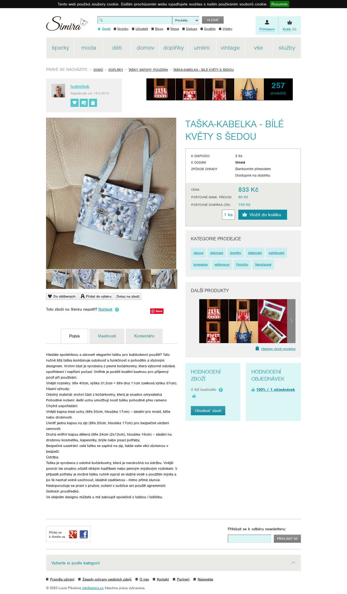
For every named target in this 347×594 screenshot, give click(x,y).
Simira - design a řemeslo (67, 25)
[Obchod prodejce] (93, 103)
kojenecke (201, 264)
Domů (98, 70)
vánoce (198, 253)
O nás (144, 579)
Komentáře (144, 336)
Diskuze (191, 29)
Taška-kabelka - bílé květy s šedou (203, 70)
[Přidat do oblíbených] (74, 103)
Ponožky (242, 264)
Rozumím (279, 4)
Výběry (227, 29)
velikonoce (221, 264)
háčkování (255, 253)
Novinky (122, 29)
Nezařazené (263, 264)
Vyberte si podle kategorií (76, 563)
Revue (175, 29)
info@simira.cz (93, 588)
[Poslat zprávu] (84, 103)
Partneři (183, 579)
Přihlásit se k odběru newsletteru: (257, 528)
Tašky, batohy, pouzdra (148, 70)
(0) (289, 29)
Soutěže (210, 29)
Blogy (159, 29)
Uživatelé (142, 29)
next (291, 321)
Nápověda (205, 579)
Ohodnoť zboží (208, 410)
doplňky (235, 253)
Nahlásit (105, 309)
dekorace (216, 253)
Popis (74, 336)
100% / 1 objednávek (275, 389)
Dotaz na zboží (128, 296)
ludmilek (79, 87)
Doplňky (115, 70)
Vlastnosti (107, 336)
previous (195, 321)
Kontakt (163, 579)
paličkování (276, 253)
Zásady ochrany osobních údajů (106, 579)
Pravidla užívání (62, 579)
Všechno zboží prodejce (278, 349)
